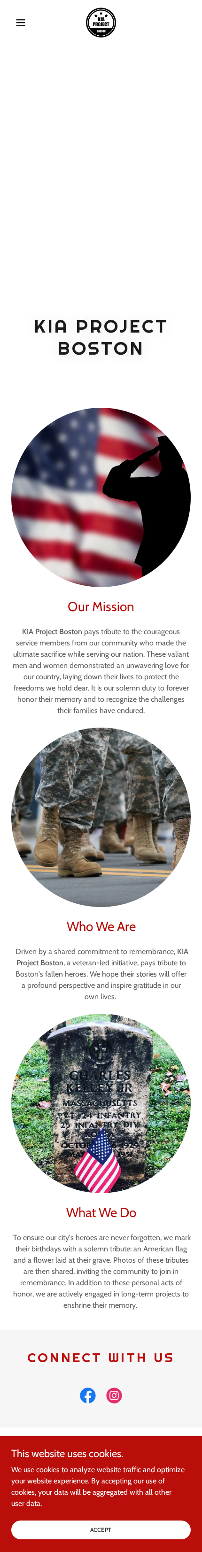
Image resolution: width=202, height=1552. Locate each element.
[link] (101, 22)
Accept (101, 1529)
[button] (24, 22)
